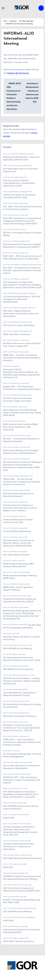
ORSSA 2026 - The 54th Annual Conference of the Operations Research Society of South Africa (21, 482)
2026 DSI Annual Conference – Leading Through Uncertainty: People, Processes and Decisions (21, 681)
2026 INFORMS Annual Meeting (17, 648)
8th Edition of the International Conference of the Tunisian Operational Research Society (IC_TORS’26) (21, 728)
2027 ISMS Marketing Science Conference (22, 858)
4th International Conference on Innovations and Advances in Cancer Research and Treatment (20, 508)
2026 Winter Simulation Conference (19, 716)
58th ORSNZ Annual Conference (18, 669)
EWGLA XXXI (8, 818)
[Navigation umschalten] (3, 8)
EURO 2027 (8, 867)
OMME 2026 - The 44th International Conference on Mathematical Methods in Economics (22, 358)
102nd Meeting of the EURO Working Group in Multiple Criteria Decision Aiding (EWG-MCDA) (22, 412)
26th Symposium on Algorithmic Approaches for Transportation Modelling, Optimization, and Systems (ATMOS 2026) (22, 285)
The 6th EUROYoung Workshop (17, 531)
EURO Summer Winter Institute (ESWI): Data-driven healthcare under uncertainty (20, 427)
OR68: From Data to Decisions (16, 334)
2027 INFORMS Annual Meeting (17, 911)
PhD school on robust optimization (19, 325)
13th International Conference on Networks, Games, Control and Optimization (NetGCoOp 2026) (18, 543)
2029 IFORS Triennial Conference (18, 941)
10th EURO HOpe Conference (16, 555)
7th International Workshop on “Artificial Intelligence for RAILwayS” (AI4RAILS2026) (21, 299)
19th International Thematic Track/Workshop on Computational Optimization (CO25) (19, 183)
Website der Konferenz (18, 73)
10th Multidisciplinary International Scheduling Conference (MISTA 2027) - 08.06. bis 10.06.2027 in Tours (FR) (21, 794)
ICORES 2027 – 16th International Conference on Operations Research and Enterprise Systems (22, 742)
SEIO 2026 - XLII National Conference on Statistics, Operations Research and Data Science (22, 270)
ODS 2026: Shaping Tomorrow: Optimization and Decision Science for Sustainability (21, 313)
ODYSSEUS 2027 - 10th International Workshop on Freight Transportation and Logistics (21, 780)
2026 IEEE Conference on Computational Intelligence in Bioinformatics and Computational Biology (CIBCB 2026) (22, 221)
